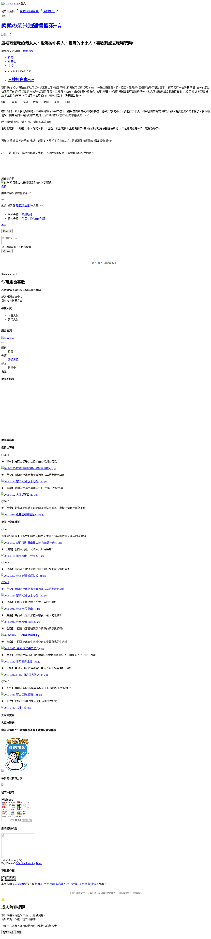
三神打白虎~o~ (21, 79)
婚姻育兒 (28, 51)
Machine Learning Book (29, 863)
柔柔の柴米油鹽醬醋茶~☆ (31, 26)
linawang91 (18, 884)
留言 (27, 205)
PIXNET (81, 893)
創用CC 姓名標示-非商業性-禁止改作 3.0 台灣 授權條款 (67, 884)
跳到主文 (6, 34)
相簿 (10, 57)
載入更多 (7, 231)
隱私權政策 (124, 893)
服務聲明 (137, 893)
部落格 (12, 61)
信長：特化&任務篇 (33, 218)
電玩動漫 (27, 214)
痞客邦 (20, 205)
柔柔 (4, 186)
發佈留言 (7, 251)
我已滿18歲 (8, 932)
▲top (4, 224)
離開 (19, 932)
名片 (10, 65)
